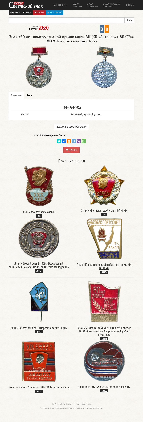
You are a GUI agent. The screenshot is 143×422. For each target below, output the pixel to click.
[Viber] (79, 141)
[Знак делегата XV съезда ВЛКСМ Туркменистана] (39, 361)
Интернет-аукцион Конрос (52, 135)
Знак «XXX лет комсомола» (38, 212)
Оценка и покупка (77, 5)
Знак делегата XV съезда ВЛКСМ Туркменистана (39, 387)
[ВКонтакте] (64, 141)
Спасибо (40, 12)
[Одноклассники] (69, 141)
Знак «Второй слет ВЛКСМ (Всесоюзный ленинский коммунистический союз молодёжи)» (39, 265)
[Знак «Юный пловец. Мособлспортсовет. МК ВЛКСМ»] (104, 238)
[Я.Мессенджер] (59, 141)
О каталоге (15, 12)
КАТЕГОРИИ (59, 5)
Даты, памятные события (81, 41)
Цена (29, 95)
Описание (16, 95)
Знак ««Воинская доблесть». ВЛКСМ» (104, 210)
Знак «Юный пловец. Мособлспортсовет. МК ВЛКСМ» (104, 266)
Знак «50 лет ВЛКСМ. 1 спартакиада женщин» (39, 328)
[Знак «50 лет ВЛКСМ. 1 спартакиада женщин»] (39, 301)
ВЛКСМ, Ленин (55, 41)
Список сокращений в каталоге (111, 5)
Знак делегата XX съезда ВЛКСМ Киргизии (104, 387)
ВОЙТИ (129, 5)
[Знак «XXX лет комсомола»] (39, 185)
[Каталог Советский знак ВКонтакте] (102, 28)
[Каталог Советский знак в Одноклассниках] (107, 28)
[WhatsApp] (84, 141)
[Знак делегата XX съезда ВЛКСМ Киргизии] (104, 361)
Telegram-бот (56, 12)
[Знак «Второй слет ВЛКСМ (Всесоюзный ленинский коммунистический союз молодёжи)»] (39, 238)
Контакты (27, 12)
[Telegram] (74, 141)
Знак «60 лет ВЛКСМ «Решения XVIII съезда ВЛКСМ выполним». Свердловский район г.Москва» (104, 331)
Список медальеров (92, 5)
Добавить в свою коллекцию (72, 126)
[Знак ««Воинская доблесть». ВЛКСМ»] (104, 185)
